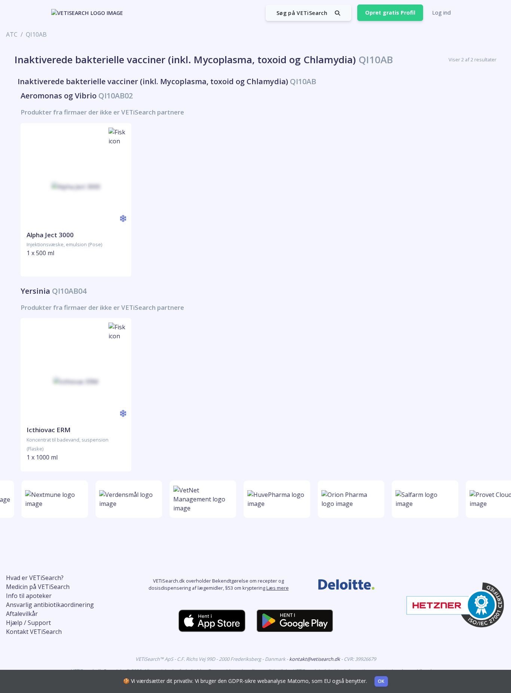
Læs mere (277, 587)
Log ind (441, 12)
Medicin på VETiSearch (38, 587)
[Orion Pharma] (348, 499)
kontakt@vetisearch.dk (315, 659)
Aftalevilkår (22, 614)
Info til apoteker (29, 596)
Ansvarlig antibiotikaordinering (50, 605)
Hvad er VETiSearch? (35, 578)
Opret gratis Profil (390, 12)
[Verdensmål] (126, 499)
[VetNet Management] (200, 499)
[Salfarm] (422, 499)
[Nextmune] (52, 499)
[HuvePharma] (274, 499)
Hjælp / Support (28, 623)
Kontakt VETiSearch (34, 632)
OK (381, 681)
